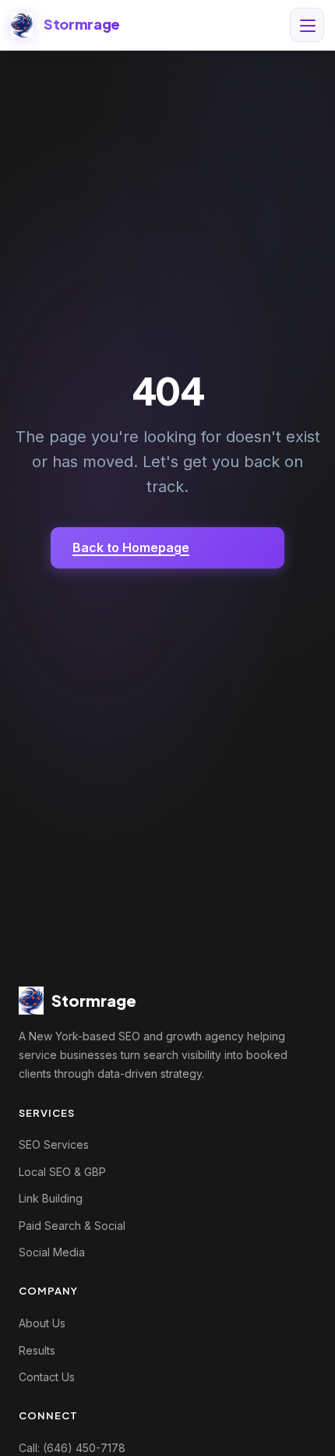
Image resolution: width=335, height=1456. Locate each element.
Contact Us (47, 1376)
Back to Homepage (130, 547)
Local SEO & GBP (62, 1171)
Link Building (51, 1198)
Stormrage (82, 24)
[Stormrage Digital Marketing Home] (22, 24)
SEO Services (54, 1144)
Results (37, 1350)
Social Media (52, 1252)
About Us (42, 1323)
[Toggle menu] (307, 25)
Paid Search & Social (72, 1225)
